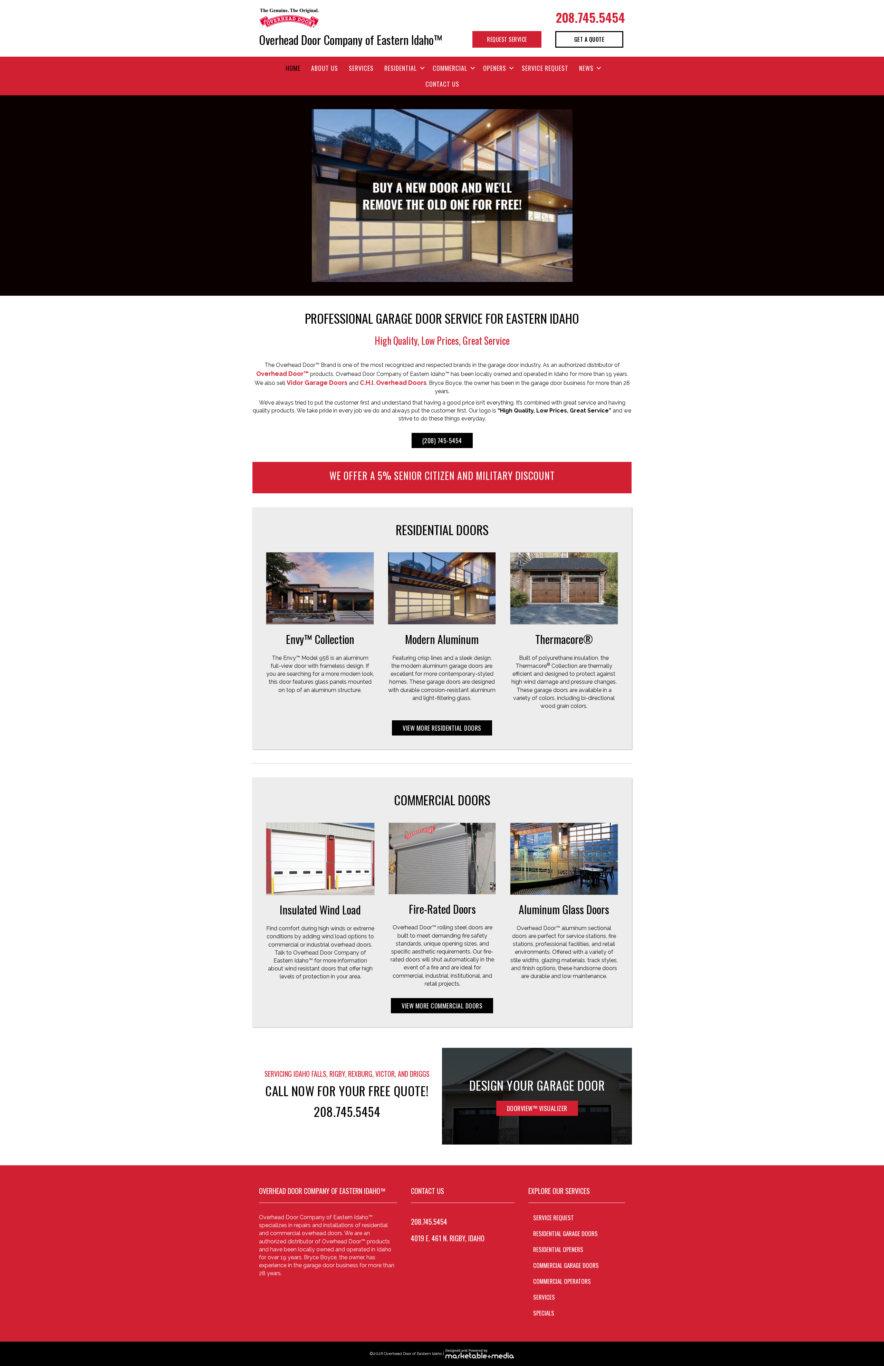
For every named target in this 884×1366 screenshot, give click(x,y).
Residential (400, 68)
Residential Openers (558, 1249)
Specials (543, 1313)
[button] (422, 68)
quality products (274, 410)
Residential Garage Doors (565, 1233)
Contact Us (442, 83)
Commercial (450, 68)
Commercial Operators (562, 1281)
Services (361, 68)
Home (293, 68)
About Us (324, 68)
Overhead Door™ (282, 373)
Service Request (545, 68)
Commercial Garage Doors (566, 1265)
